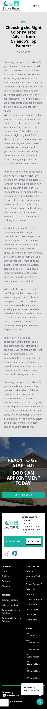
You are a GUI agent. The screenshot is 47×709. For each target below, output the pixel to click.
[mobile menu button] (42, 6)
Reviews (6, 581)
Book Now (33, 541)
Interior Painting (10, 600)
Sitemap (6, 586)
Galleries (6, 576)
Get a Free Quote (23, 494)
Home (5, 571)
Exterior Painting (10, 605)
